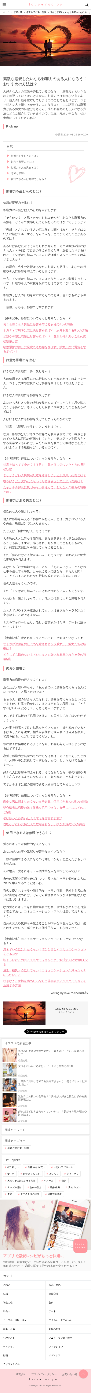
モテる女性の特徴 (30, 1194)
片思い (6, 1285)
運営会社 (21, 1374)
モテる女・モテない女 (60, 1320)
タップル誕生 (14, 1187)
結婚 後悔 (55, 1187)
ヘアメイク (9, 1346)
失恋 (9, 1194)
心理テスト (9, 1337)
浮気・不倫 (9, 1329)
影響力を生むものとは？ (25, 155)
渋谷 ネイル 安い (36, 1167)
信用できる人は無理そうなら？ (29, 179)
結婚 (5, 1293)
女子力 (10, 1174)
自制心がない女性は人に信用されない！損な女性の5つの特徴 (44, 824)
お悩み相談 (55, 1329)
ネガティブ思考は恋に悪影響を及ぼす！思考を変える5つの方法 (45, 330)
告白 (51, 1302)
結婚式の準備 (55, 1194)
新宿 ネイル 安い (31, 1174)
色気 (64, 1180)
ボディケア (55, 1355)
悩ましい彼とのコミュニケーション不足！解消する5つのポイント (45, 962)
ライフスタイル (11, 1364)
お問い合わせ (69, 1374)
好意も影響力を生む (22, 161)
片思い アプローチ (63, 1167)
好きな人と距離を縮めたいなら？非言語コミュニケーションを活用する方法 (44, 983)
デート (52, 1311)
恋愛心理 (53, 1293)
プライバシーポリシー (44, 1374)
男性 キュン (74, 1187)
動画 (5, 1355)
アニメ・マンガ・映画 (60, 1337)
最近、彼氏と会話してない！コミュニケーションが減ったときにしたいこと (44, 972)
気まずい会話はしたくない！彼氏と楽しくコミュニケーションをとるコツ (44, 951)
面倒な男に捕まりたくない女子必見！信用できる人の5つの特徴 (45, 801)
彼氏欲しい (13, 1167)
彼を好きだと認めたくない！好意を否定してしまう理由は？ (43, 481)
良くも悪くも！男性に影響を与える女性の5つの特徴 (38, 324)
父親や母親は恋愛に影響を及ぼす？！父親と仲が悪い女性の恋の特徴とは (44, 339)
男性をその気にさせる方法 (21, 1180)
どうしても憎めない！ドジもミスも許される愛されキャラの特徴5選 (44, 657)
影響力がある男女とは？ (25, 167)
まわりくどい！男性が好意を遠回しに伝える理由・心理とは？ (44, 475)
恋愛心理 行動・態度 (18, 1148)
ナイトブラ (72, 1174)
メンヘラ (53, 1174)
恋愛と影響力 (18, 173)
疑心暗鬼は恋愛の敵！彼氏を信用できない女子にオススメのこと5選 (44, 810)
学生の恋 (7, 1302)
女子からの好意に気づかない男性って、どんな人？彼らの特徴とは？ (44, 489)
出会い (6, 1311)
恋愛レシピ (45, 4)
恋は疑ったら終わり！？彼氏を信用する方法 (32, 818)
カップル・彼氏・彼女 (14, 1320)
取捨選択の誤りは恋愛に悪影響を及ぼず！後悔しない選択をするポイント (44, 349)
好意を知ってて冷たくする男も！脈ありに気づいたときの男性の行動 (44, 467)
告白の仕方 (35, 1187)
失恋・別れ (55, 1285)
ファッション (56, 1346)
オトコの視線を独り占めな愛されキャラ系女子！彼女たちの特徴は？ (44, 646)
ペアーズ (48, 1180)
